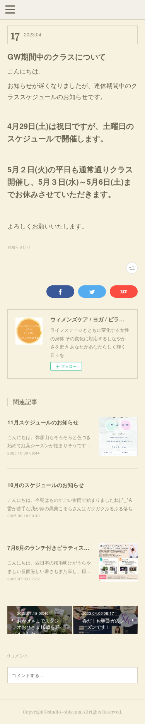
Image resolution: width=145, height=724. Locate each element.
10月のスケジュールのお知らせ (45, 485)
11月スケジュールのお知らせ (42, 422)
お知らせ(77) (18, 247)
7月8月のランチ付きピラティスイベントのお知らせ (70, 547)
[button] (10, 8)
